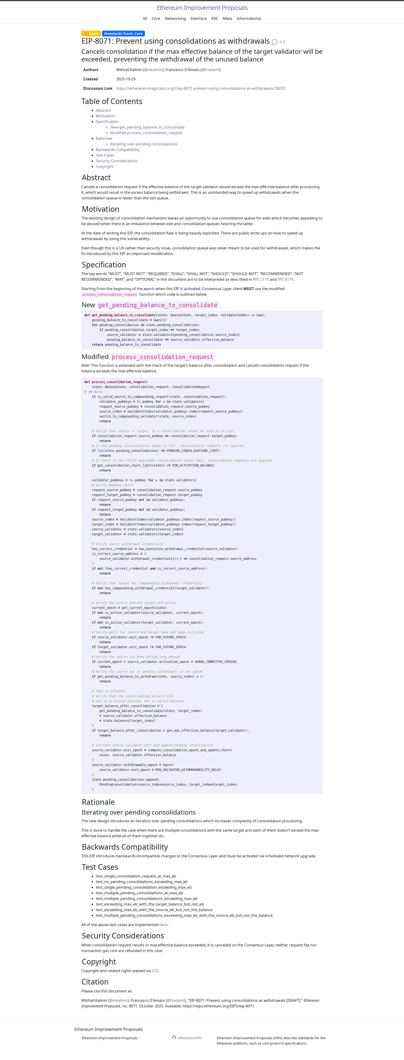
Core (156, 18)
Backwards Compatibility (118, 149)
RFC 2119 (261, 279)
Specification (107, 121)
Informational (249, 18)
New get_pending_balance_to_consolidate (147, 127)
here (163, 924)
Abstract (103, 110)
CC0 (155, 970)
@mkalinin (153, 69)
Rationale (104, 138)
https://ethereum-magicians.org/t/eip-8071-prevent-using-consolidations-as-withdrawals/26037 (200, 88)
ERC (214, 18)
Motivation (105, 116)
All (145, 18)
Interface (199, 18)
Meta (227, 18)
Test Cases (105, 155)
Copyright (104, 166)
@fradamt (211, 69)
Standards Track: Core (123, 33)
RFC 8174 (285, 279)
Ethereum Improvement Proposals (202, 7)
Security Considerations (117, 160)
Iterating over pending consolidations (143, 144)
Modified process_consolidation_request (146, 132)
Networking (175, 18)
